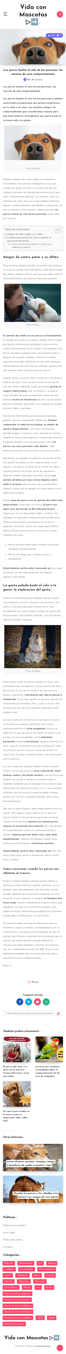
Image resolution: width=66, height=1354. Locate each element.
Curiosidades (26, 1269)
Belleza (52, 1263)
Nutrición (40, 1281)
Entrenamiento (46, 1269)
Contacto (8, 1246)
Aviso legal (9, 1232)
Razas (49, 1287)
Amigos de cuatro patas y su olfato (25, 234)
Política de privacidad (14, 1225)
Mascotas (24, 1281)
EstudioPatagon (43, 1346)
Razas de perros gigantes (17, 1293)
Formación (22, 1275)
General (50, 1275)
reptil (40, 1318)
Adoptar (8, 1263)
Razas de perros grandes (17, 1300)
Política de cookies (13, 1239)
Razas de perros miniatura (17, 1312)
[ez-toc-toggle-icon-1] (56, 230)
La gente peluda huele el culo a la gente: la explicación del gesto (29, 239)
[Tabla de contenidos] (57, 230)
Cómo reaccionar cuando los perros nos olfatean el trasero (32, 245)
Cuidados (9, 1269)
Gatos (37, 1275)
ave (40, 1263)
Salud (51, 1318)
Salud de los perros (14, 1324)
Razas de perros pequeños (17, 1318)
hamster (8, 1281)
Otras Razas (11, 1287)
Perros (35, 982)
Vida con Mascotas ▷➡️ (33, 14)
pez (38, 1287)
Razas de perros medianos (17, 1306)
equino (7, 1275)
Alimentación (25, 1263)
